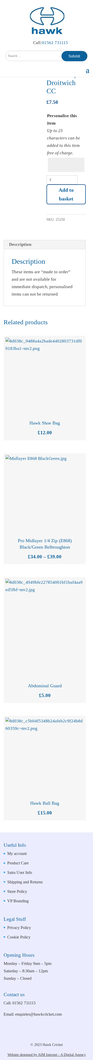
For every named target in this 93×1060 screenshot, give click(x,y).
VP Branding (18, 901)
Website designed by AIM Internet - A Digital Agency (46, 1055)
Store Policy (17, 891)
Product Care (18, 863)
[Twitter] (57, 1035)
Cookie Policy (18, 937)
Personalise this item (62, 119)
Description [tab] (20, 244)
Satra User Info (19, 872)
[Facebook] (40, 1035)
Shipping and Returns (25, 882)
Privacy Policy (19, 927)
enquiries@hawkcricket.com (38, 1014)
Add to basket (66, 194)
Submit (74, 56)
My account (17, 853)
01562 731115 (55, 42)
